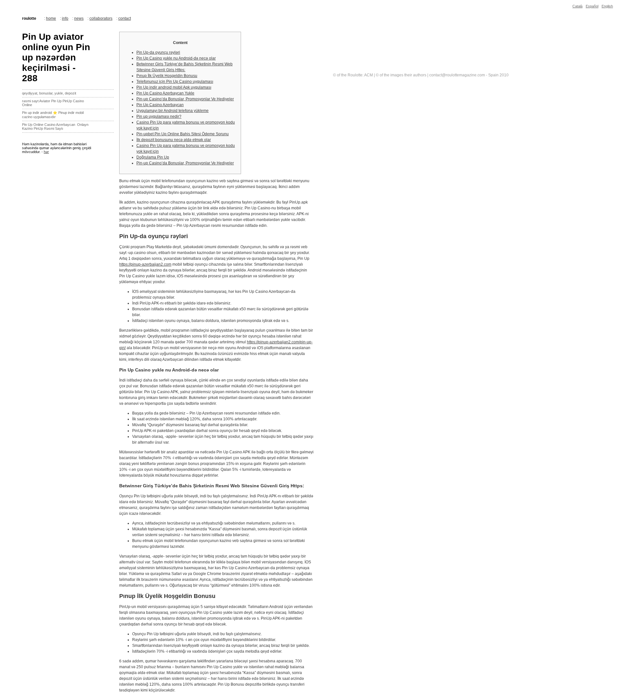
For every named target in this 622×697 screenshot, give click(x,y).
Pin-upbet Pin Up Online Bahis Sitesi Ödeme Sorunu (182, 134)
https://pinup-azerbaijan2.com (145, 264)
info (65, 18)
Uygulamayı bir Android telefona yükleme (172, 110)
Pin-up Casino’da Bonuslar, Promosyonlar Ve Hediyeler (185, 99)
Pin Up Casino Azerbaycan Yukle (165, 93)
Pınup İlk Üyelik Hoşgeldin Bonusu (166, 75)
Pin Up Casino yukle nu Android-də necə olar (176, 58)
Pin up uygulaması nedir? (158, 116)
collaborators (100, 18)
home (51, 18)
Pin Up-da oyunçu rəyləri (158, 52)
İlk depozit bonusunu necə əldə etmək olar (173, 140)
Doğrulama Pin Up (152, 157)
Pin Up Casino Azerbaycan (160, 105)
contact (124, 18)
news (79, 18)
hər (46, 152)
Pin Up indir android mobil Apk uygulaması (173, 87)
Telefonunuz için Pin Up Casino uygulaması (174, 81)
